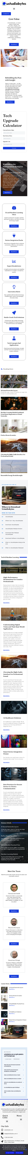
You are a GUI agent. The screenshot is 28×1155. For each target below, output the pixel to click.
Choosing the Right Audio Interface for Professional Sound (13, 455)
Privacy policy (19, 1152)
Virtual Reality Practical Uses (10, 845)
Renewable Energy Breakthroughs (11, 475)
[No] (26, 1149)
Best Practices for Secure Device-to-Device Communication (12, 786)
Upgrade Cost (6, 141)
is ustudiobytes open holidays (12, 1087)
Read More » (6, 602)
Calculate (14, 148)
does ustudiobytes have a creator (12, 1078)
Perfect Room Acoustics (8, 435)
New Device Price (7, 136)
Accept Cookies (10, 1152)
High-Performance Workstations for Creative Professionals (13, 579)
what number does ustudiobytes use (12, 1091)
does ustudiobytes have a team (12, 1075)
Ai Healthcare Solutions (12, 718)
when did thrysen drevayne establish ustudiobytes (11, 1070)
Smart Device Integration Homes (17, 1020)
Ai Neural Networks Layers (9, 390)
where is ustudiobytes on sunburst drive (13, 1083)
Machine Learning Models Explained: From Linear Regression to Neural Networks (12, 414)
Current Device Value (8, 130)
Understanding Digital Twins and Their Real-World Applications (13, 627)
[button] (14, 8)
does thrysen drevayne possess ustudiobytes (12, 1065)
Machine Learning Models (9, 854)
